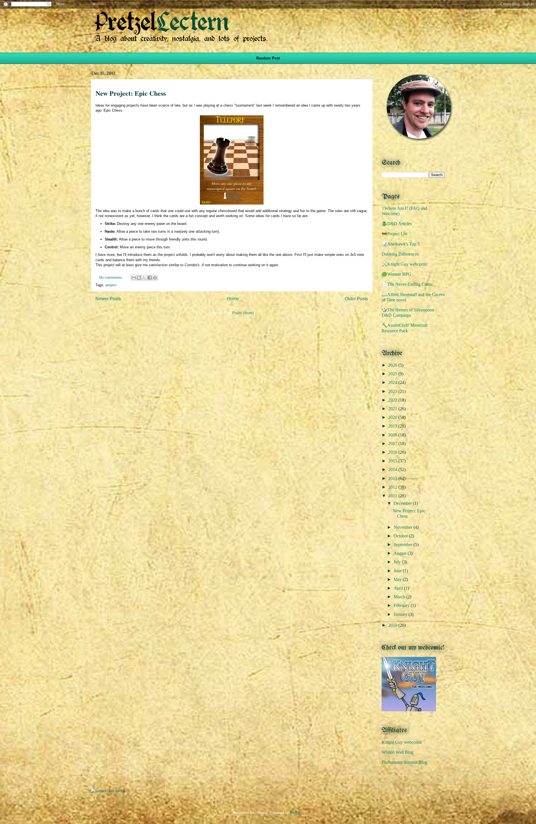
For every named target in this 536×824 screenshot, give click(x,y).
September (403, 544)
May (398, 579)
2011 (393, 495)
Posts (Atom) (243, 313)
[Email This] (134, 277)
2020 (393, 417)
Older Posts (356, 298)
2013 (393, 478)
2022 (393, 400)
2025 (393, 373)
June (398, 570)
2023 (393, 391)
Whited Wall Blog (397, 752)
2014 (393, 469)
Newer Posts (108, 298)
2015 (393, 460)
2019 (393, 426)
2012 (393, 487)
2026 (393, 365)
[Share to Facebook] (149, 277)
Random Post (268, 58)
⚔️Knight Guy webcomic (405, 264)
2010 (393, 625)
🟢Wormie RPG (396, 274)
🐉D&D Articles (397, 223)
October (401, 536)
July (398, 561)
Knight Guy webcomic (402, 742)
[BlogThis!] (139, 277)
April (399, 588)
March (400, 596)
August (401, 553)
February (402, 605)
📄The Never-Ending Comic (407, 284)
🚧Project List (394, 233)
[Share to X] (144, 277)
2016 (393, 452)
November (403, 527)
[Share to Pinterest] (155, 277)
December (403, 503)
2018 (393, 435)
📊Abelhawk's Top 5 (401, 244)
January (401, 614)
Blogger (296, 813)
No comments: (111, 277)
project (111, 285)
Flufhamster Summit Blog (404, 762)
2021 (393, 408)
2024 (393, 382)
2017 (393, 443)
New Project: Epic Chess (130, 93)
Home (233, 298)
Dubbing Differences (400, 254)
